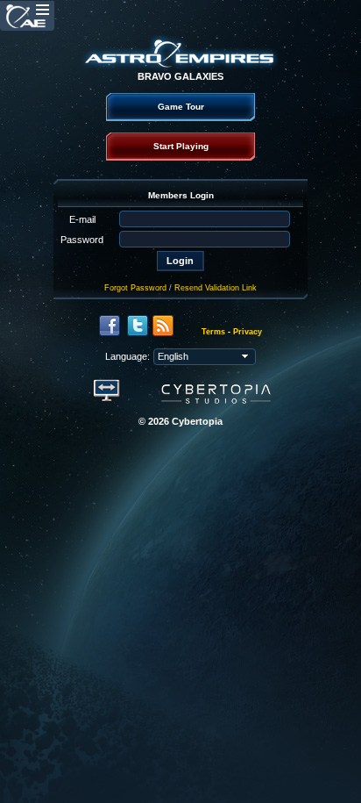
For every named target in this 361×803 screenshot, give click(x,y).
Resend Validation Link (215, 287)
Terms (213, 331)
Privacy (247, 331)
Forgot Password (135, 287)
